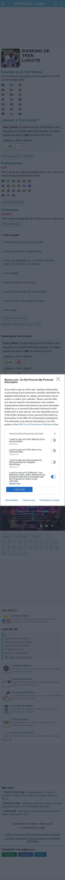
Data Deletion (11, 500)
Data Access (29, 500)
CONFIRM (19, 489)
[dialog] (32, 440)
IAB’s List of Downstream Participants (36, 424)
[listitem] (32, 433)
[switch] (53, 440)
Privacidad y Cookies (50, 500)
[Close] (59, 380)
